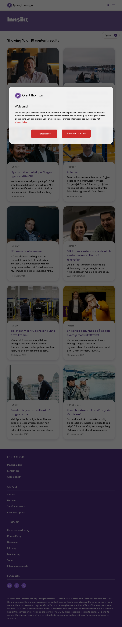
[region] (61, 115)
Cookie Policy (21, 122)
